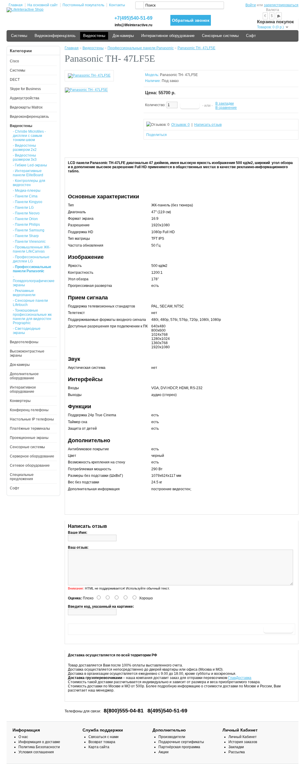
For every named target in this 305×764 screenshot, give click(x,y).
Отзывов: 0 (180, 125)
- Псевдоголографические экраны (33, 281)
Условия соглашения (36, 752)
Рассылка (236, 752)
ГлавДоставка (239, 678)
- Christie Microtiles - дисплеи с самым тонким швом (29, 135)
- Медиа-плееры (27, 190)
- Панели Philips (26, 224)
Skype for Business (25, 89)
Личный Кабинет (242, 737)
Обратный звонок (190, 20)
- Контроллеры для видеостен (29, 183)
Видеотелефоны (24, 342)
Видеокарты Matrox (26, 107)
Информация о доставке (39, 742)
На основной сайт (42, 5)
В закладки (224, 103)
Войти (250, 5)
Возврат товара (101, 742)
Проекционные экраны (29, 438)
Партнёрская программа (179, 747)
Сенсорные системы (220, 35)
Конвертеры (20, 401)
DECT (15, 80)
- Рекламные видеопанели (24, 293)
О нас (23, 737)
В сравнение (226, 108)
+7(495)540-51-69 (133, 18)
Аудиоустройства (24, 98)
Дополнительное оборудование (24, 376)
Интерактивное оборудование (167, 35)
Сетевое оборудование (30, 465)
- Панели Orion (25, 219)
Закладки (236, 747)
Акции (163, 752)
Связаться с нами (103, 737)
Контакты (117, 5)
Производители (171, 737)
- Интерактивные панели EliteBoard (28, 173)
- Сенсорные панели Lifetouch (30, 303)
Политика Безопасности (39, 747)
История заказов (242, 742)
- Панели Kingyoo (27, 202)
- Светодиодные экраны (27, 331)
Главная (16, 5)
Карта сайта (98, 747)
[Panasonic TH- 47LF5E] (89, 75)
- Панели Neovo (26, 213)
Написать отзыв (208, 125)
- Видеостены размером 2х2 (25, 147)
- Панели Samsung (28, 230)
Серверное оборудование (32, 456)
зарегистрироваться (281, 5)
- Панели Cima (25, 196)
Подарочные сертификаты (181, 742)
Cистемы (19, 35)
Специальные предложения (22, 477)
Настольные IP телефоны (32, 419)
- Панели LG (23, 207)
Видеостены (94, 35)
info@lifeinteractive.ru (133, 25)
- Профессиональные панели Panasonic (32, 269)
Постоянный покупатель (83, 5)
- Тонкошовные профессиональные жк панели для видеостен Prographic (32, 316)
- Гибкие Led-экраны (30, 165)
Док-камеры (123, 35)
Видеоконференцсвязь (55, 35)
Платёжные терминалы (30, 428)
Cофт (251, 35)
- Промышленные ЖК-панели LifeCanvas (31, 249)
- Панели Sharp (26, 236)
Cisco (14, 61)
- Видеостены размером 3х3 (25, 157)
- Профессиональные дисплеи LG (31, 259)
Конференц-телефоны (29, 410)
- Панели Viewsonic (29, 241)
